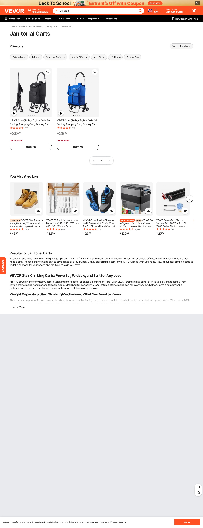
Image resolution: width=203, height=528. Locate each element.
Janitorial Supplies (35, 26)
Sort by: (176, 46)
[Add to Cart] (38, 211)
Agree (187, 522)
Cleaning (21, 26)
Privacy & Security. (118, 522)
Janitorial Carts (66, 26)
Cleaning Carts (51, 26)
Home (12, 26)
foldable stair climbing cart (39, 261)
